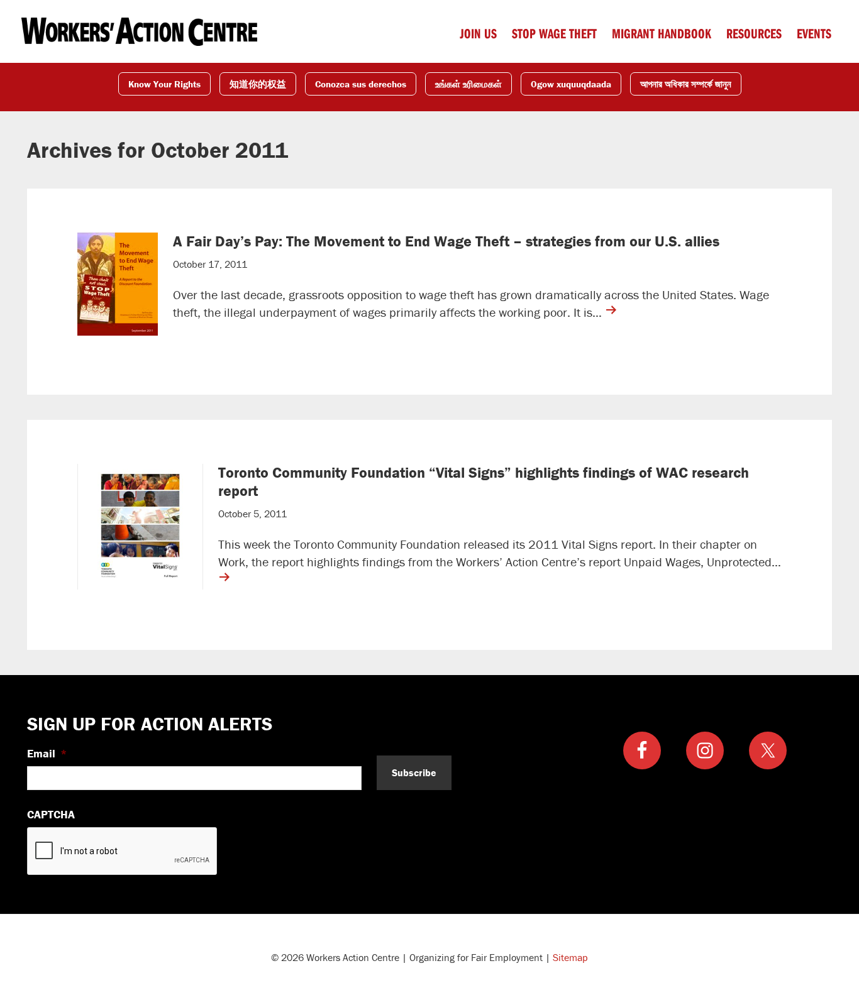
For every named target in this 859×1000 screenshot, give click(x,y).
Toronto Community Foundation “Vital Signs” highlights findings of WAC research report (483, 481)
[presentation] (122, 851)
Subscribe (414, 772)
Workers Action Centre (139, 31)
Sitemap (570, 957)
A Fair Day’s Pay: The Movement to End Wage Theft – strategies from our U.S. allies (446, 241)
